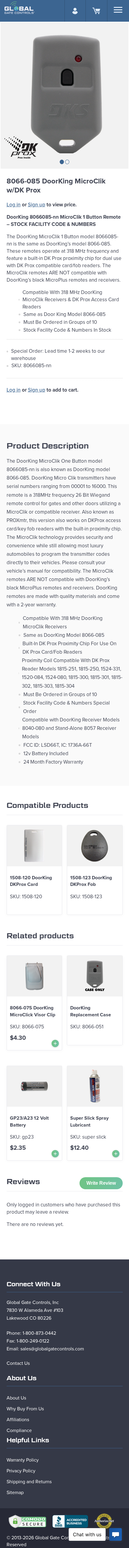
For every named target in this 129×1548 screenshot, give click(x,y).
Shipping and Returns (29, 1482)
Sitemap (15, 1493)
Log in (14, 205)
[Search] (118, 10)
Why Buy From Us (25, 1409)
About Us (16, 1398)
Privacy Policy (21, 1471)
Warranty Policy (23, 1460)
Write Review (101, 1183)
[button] (62, 162)
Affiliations (18, 1420)
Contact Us (18, 1363)
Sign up (36, 205)
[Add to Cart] (55, 1043)
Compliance (19, 1431)
